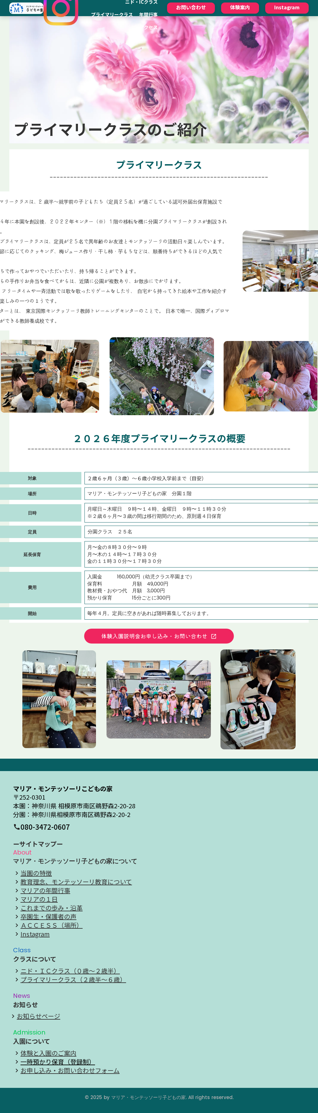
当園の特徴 (36, 873)
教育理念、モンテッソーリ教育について (76, 881)
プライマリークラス (112, 14)
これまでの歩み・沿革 (51, 908)
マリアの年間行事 (45, 890)
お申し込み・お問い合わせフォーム (70, 1070)
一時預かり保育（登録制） (57, 1061)
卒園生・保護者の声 (48, 916)
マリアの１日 (39, 899)
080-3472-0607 (45, 827)
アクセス (148, 27)
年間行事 (148, 14)
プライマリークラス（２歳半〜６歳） (73, 979)
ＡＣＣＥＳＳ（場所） (51, 925)
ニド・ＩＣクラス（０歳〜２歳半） (70, 971)
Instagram (35, 934)
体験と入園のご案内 (48, 1053)
